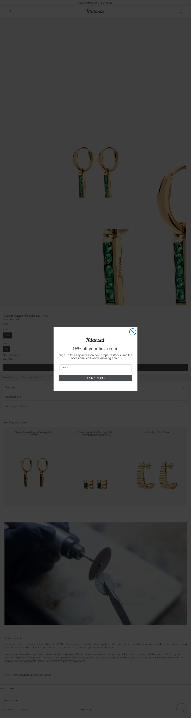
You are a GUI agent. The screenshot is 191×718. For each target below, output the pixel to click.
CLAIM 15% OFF (95, 378)
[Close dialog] (132, 332)
